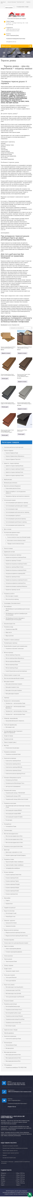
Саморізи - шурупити (9, 920)
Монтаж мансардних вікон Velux (14, 839)
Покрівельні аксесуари (10, 803)
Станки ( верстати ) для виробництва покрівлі (16, 943)
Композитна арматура (10, 1036)
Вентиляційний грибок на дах (13, 1012)
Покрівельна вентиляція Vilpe (13, 1022)
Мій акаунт (3, 2)
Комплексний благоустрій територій (13, 447)
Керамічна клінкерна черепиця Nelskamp (16, 586)
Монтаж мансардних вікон (11, 833)
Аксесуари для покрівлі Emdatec (14, 816)
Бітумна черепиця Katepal (12, 887)
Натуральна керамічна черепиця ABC (15, 573)
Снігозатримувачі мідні (12, 509)
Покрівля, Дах (13, 1190)
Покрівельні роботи (9, 593)
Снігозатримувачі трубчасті (13, 515)
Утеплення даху (8, 830)
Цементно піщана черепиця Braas (14, 465)
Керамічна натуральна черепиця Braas (16, 557)
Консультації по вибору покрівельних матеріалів (15, 1148)
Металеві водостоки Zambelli (13, 993)
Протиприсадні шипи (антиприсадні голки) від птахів (18, 806)
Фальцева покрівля (9, 681)
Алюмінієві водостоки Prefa (13, 990)
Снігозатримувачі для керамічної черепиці (17, 502)
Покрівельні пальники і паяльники (15, 648)
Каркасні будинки (8, 450)
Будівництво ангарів (9, 551)
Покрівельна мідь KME (11, 629)
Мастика (6, 745)
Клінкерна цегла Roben (12, 780)
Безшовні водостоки (9, 623)
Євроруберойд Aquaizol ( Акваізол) (15, 720)
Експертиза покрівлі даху (9, 1157)
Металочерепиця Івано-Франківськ (15, 658)
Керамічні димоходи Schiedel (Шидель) (16, 855)
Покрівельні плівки (9, 859)
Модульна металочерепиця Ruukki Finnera (17, 935)
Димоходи (6, 849)
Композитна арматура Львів (13, 1038)
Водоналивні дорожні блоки (13, 488)
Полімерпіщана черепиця (10, 643)
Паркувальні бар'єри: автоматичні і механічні (17, 496)
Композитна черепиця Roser (13, 760)
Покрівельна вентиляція (10, 1004)
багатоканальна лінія (12, 30)
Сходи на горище (8, 735)
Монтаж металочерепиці (12, 599)
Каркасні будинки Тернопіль (13, 459)
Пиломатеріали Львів (11, 1045)
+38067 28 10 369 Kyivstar (13, 29)
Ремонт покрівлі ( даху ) (10, 742)
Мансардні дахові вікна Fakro (13, 1058)
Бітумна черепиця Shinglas (13, 884)
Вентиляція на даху (11, 1025)
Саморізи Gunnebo (11, 926)
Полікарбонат (7, 824)
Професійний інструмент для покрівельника (15, 646)
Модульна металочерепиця (11, 930)
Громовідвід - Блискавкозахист (12, 603)
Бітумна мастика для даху (12, 748)
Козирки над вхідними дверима (14, 951)
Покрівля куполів (8, 739)
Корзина (28, 2)
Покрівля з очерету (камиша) (11, 639)
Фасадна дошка (10, 1048)
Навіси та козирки (9, 946)
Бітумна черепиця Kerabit (12, 890)
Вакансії (5, 1155)
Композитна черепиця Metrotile (14, 767)
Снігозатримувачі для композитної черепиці (17, 512)
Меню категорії (6, 46)
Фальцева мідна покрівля (12, 693)
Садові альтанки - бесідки (10, 1029)
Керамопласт (9, 903)
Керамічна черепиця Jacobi (13, 589)
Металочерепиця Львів (12, 664)
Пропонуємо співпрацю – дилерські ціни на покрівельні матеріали (15, 1162)
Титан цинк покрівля (9, 975)
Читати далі (5, 378)
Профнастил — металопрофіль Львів (15, 703)
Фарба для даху (8, 479)
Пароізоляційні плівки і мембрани (14, 861)
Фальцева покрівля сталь (12, 687)
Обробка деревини (9, 1033)
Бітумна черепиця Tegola (12, 881)
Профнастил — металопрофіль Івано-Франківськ (15, 707)
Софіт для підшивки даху (10, 724)
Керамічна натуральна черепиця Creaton (16, 563)
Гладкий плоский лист (10, 907)
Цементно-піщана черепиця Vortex (15, 475)
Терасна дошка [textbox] (8, 7)
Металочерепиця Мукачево (13, 661)
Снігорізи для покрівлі (10, 500)
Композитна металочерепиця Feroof (15, 773)
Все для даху (9, 820)
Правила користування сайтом (11, 1153)
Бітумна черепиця (8, 872)
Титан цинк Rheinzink (11, 977)
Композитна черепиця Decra (13, 764)
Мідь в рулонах (10, 635)
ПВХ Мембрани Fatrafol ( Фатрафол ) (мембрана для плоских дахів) (15, 619)
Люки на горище (8, 548)
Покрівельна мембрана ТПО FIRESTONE (16, 1067)
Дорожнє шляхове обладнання (12, 486)
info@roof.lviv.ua (11, 41)
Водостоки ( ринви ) (9, 984)
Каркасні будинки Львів (12, 453)
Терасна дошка (8, 959)
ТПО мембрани (8, 1065)
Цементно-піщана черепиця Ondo (14, 472)
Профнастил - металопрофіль (12, 701)
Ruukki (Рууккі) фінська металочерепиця (16, 671)
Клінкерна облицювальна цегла (12, 777)
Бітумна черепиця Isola (12, 894)
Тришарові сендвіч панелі (12, 971)
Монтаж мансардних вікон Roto (14, 836)
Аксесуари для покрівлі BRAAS (14, 810)
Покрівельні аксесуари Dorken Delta (13, 846)
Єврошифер (7, 898)
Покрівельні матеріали (10, 752)
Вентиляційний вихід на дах (13, 1006)
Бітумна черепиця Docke (12, 877)
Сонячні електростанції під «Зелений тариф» (19, 537)
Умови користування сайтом (10, 1150)
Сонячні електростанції (12, 534)
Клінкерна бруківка (9, 939)
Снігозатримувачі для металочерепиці (16, 518)
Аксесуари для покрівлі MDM (13, 813)
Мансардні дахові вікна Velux (13, 1054)
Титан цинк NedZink (11, 980)
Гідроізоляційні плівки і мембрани (14, 865)
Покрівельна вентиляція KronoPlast (15, 1019)
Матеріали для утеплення (10, 482)
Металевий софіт (10, 727)
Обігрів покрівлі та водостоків (12, 675)
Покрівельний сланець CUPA (13, 796)
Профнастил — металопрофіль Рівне (15, 714)
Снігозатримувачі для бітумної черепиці (16, 522)
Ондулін (8, 900)
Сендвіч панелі (8, 968)
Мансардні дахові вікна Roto (13, 1061)
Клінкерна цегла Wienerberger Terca (15, 783)
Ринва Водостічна (10, 916)
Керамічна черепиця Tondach (13, 560)
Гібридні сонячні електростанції (15, 543)
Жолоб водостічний (11, 913)
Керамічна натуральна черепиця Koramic (16, 580)
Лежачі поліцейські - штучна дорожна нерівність (15, 492)
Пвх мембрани (8, 606)
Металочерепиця (8, 652)
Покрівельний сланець (10, 790)
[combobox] (9, 7)
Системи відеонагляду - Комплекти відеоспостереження (13, 732)
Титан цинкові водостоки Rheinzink (15, 996)
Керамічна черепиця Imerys (13, 576)
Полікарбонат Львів (11, 826)
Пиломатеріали (8, 1042)
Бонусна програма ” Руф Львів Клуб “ (16, 2)
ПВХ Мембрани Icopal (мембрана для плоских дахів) (18, 609)
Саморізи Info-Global (11, 923)
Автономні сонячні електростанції (16, 540)
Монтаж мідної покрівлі (12, 596)
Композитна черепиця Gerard (13, 770)
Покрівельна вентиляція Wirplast (14, 1016)
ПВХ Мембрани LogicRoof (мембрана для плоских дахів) (16, 614)
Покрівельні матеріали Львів (13, 754)
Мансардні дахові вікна (10, 1052)
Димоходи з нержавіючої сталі (14, 852)
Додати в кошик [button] (6, 353)
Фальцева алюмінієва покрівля (14, 684)
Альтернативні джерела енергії (12, 532)
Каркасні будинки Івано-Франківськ (15, 456)
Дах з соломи (7, 529)
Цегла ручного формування (13, 786)
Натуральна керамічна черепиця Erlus (16, 583)
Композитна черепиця (10, 758)
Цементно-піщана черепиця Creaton (15, 469)
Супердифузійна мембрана (13, 868)
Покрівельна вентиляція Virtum (14, 1009)
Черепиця (6, 697)
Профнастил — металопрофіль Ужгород (16, 711)
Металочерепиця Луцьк (12, 668)
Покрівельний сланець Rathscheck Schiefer (17, 799)
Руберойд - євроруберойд (10, 718)
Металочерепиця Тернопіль (13, 655)
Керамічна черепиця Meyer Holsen (14, 567)
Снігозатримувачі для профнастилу (15, 525)
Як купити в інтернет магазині (10, 1145)
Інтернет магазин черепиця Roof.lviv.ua (19, 1194)
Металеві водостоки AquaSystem (14, 987)
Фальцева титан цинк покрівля (14, 690)
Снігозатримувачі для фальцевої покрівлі (17, 505)
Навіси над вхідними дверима (13, 948)
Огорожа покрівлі (8, 1000)
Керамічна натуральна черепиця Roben (16, 570)
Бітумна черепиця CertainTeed (13, 874)
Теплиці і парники (8, 965)
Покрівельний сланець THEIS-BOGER (15, 792)
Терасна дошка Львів (11, 961)
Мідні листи (9, 632)
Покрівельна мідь (8, 627)
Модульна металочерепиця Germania (15, 932)
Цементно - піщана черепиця (11, 463)
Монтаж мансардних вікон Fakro (14, 842)
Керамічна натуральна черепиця (12, 555)
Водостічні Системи (9, 911)
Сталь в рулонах (8, 955)
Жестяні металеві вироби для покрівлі (14, 678)
